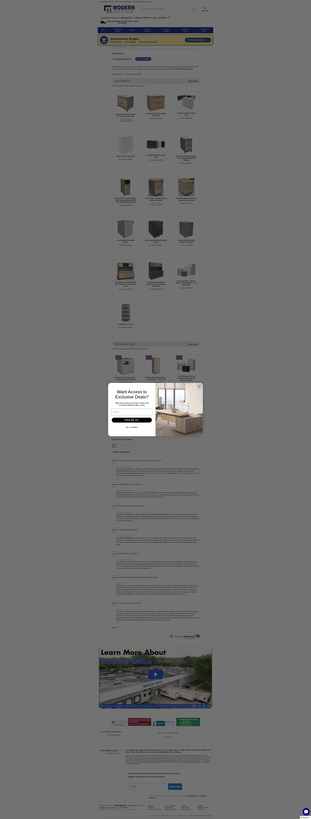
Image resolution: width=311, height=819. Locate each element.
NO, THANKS (132, 427)
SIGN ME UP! (132, 420)
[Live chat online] (306, 811)
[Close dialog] (199, 386)
